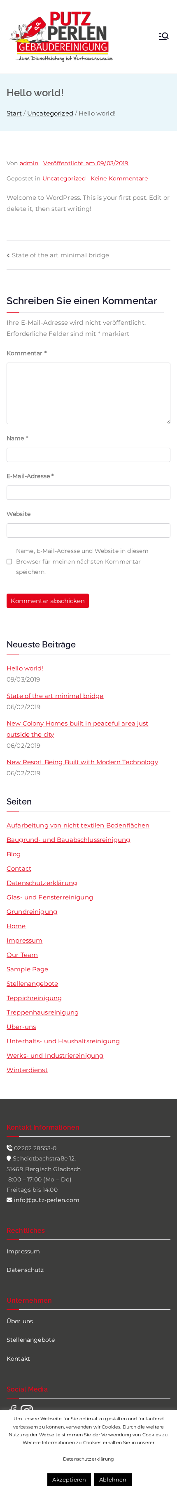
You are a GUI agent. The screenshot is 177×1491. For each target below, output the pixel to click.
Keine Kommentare (119, 178)
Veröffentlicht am (85, 163)
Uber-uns (21, 1027)
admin (29, 163)
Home (16, 926)
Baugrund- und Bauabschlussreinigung (68, 840)
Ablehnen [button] (112, 1479)
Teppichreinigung (34, 998)
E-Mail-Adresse (30, 476)
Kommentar (27, 353)
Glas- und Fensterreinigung (50, 897)
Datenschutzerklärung (42, 883)
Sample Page (28, 969)
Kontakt (18, 1358)
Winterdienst (27, 1070)
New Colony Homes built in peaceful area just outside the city (78, 728)
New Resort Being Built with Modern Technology (82, 762)
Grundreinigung (32, 911)
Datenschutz (25, 1270)
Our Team (22, 955)
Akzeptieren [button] (69, 1479)
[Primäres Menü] (163, 37)
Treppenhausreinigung (43, 1012)
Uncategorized (64, 178)
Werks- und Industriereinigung (55, 1055)
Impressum (24, 940)
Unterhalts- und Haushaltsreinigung (63, 1041)
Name (17, 438)
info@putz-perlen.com (45, 1200)
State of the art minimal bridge (60, 255)
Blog (14, 854)
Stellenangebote (32, 983)
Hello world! (25, 668)
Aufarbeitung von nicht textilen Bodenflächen (78, 825)
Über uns (20, 1321)
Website (18, 514)
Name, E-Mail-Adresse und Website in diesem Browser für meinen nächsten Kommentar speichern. (82, 561)
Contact (19, 868)
